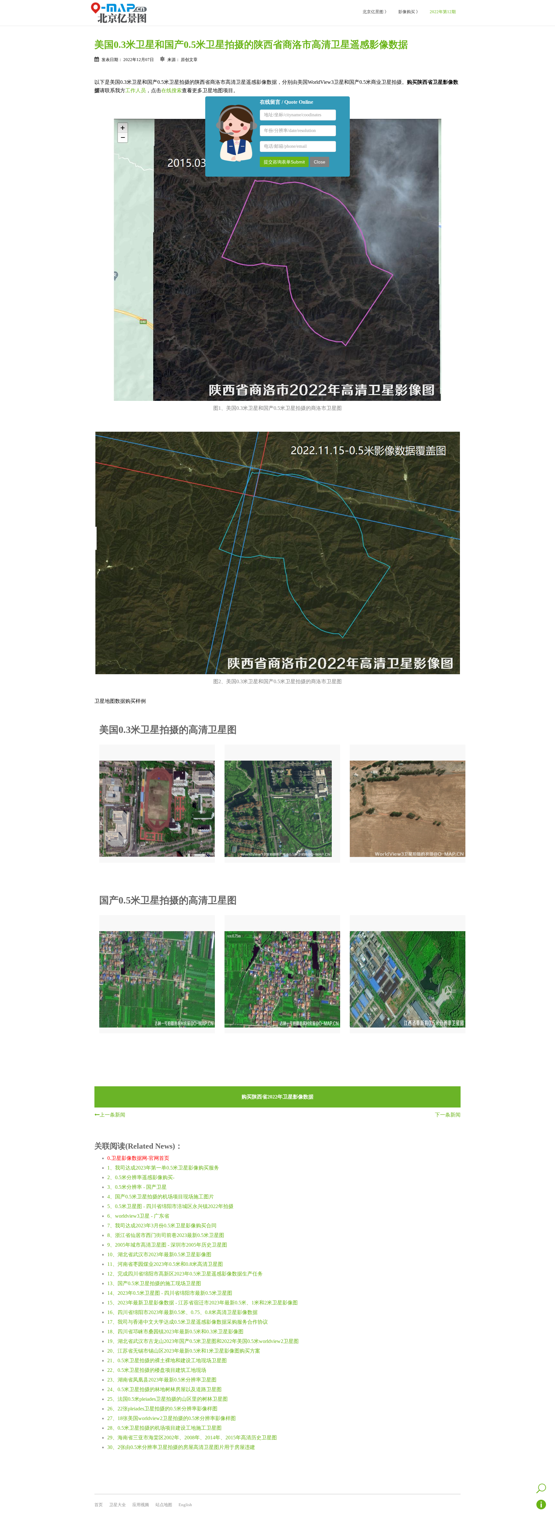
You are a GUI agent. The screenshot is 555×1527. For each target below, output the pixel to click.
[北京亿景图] (119, 13)
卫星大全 (117, 1504)
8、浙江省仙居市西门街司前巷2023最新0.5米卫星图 (165, 1235)
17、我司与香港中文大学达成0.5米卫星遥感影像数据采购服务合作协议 (187, 1322)
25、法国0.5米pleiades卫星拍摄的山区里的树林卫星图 (167, 1399)
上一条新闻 (112, 1114)
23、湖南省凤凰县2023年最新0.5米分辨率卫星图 (161, 1379)
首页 (98, 1504)
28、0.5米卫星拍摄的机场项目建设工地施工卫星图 (164, 1428)
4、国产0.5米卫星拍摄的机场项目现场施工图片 (160, 1196)
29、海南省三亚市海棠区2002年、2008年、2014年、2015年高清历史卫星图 (192, 1437)
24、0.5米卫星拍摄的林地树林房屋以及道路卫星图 (164, 1389)
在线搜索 (171, 90)
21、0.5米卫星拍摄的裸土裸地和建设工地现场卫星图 (167, 1360)
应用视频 (140, 1504)
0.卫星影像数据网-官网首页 (138, 1158)
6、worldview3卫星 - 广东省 (138, 1216)
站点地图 (163, 1504)
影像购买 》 (409, 11)
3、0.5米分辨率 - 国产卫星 (137, 1187)
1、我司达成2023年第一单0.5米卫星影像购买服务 (163, 1167)
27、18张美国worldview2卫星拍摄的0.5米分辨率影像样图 (171, 1418)
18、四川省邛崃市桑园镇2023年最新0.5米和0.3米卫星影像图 (175, 1331)
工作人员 (135, 90)
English (185, 1504)
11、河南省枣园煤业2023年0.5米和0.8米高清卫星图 (165, 1264)
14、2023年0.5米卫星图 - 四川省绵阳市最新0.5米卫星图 (169, 1293)
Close (319, 161)
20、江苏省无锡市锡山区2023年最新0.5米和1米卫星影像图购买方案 (183, 1351)
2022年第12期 (443, 11)
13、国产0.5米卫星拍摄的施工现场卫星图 (154, 1283)
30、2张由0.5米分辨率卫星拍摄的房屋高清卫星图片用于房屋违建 (181, 1447)
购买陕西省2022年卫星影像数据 (277, 1096)
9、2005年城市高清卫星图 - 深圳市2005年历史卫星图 (167, 1245)
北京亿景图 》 (376, 11)
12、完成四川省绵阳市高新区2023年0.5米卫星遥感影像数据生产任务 (185, 1273)
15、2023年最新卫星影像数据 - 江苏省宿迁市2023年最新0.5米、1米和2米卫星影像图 (202, 1302)
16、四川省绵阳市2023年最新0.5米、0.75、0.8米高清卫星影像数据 (182, 1312)
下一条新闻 (448, 1114)
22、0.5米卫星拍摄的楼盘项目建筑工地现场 (156, 1370)
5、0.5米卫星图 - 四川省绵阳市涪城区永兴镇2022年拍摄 (170, 1206)
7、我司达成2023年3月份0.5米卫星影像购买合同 (161, 1225)
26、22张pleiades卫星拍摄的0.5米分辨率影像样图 (162, 1408)
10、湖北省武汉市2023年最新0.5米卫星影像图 (159, 1254)
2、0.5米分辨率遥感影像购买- (140, 1177)
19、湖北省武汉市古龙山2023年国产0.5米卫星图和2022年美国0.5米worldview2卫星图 (203, 1341)
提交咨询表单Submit (284, 161)
